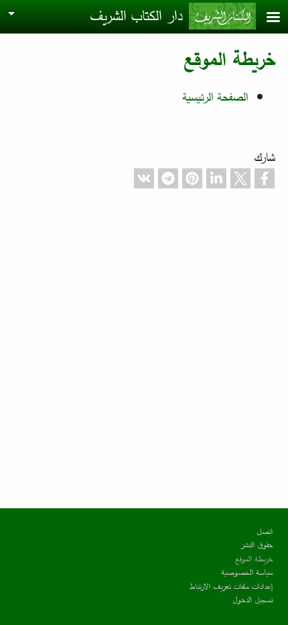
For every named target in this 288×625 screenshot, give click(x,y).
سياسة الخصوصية (247, 571)
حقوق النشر (256, 544)
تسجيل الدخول (252, 599)
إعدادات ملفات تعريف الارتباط (231, 585)
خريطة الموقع (254, 558)
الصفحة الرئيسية (215, 96)
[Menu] (265, 18)
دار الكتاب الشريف (136, 15)
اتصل (265, 530)
